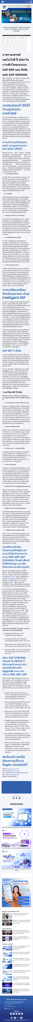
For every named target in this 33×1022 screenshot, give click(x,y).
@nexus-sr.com (9, 1008)
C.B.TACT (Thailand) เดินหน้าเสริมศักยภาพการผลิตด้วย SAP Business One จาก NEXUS (22, 938)
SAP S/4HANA (5, 809)
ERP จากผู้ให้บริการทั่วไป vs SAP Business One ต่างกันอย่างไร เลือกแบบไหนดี (22, 965)
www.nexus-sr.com (13, 769)
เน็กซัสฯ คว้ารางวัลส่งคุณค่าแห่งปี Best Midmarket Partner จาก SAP (21, 914)
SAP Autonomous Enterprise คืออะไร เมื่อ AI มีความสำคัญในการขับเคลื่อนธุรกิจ (21, 983)
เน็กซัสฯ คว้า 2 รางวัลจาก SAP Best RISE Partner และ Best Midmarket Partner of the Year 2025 (21, 922)
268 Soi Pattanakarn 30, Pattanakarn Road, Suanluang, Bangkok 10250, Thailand (15, 1002)
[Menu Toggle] (2, 1)
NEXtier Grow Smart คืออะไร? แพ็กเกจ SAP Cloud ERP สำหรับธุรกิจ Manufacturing (21, 947)
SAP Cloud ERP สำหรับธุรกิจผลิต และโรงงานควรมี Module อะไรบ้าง (16, 827)
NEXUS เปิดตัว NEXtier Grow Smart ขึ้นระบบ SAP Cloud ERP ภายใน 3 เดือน (21, 953)
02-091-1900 (9, 1004)
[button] (13, 798)
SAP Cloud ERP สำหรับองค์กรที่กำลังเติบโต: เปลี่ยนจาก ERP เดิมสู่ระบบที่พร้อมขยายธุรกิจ (21, 978)
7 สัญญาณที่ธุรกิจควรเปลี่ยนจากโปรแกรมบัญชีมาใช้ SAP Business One (21, 971)
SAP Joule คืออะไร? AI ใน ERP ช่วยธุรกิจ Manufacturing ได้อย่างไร (16, 848)
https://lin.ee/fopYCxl (12, 775)
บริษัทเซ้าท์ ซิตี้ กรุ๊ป (10, 578)
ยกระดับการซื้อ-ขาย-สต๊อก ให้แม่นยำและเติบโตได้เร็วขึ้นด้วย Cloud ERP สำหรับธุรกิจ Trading (21, 991)
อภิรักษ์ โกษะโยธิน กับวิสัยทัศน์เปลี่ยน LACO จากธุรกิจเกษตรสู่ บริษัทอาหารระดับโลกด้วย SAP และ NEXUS (21, 932)
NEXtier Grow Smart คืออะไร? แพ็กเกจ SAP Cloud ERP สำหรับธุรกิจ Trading (16, 869)
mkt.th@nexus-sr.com (13, 771)
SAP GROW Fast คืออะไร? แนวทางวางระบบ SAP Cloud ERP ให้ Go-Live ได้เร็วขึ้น (21, 960)
